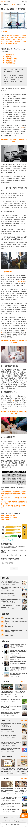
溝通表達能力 (8, 272)
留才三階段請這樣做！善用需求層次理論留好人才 (13, 492)
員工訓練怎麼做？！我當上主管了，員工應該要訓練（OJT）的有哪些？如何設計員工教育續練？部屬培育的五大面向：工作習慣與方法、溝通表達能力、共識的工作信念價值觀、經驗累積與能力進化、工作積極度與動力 (13, 39)
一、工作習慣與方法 (8, 55)
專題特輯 (6, 4)
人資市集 (7, 540)
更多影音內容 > (23, 756)
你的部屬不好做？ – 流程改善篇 (9, 517)
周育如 (5, 32)
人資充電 (13, 4)
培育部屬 (21, 127)
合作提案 (13, 817)
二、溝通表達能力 (7, 57)
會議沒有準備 (21, 281)
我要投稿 (6, 817)
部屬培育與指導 (5, 519)
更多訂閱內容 (24, 681)
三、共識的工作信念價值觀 (10, 59)
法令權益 (19, 4)
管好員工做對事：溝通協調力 (8, 515)
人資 (3, 540)
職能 (13, 400)
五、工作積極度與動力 (9, 63)
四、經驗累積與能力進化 (9, 61)
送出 (14, 568)
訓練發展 (13, 540)
